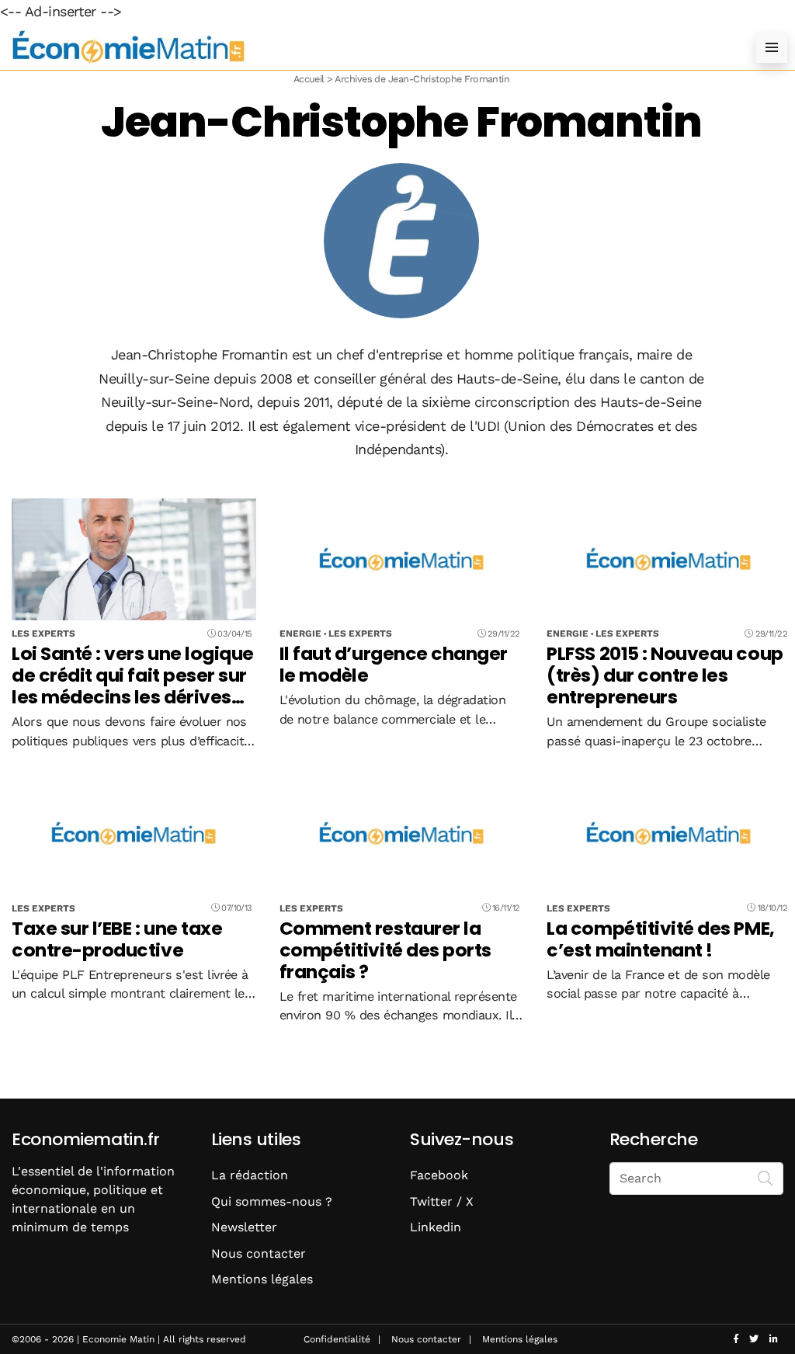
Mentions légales (262, 1279)
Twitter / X (442, 1201)
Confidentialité (337, 1339)
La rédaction (249, 1175)
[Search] (765, 1177)
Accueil (309, 79)
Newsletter (244, 1227)
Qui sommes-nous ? (271, 1201)
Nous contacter (258, 1253)
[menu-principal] (771, 47)
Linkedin (435, 1227)
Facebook (439, 1175)
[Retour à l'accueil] (366, 47)
